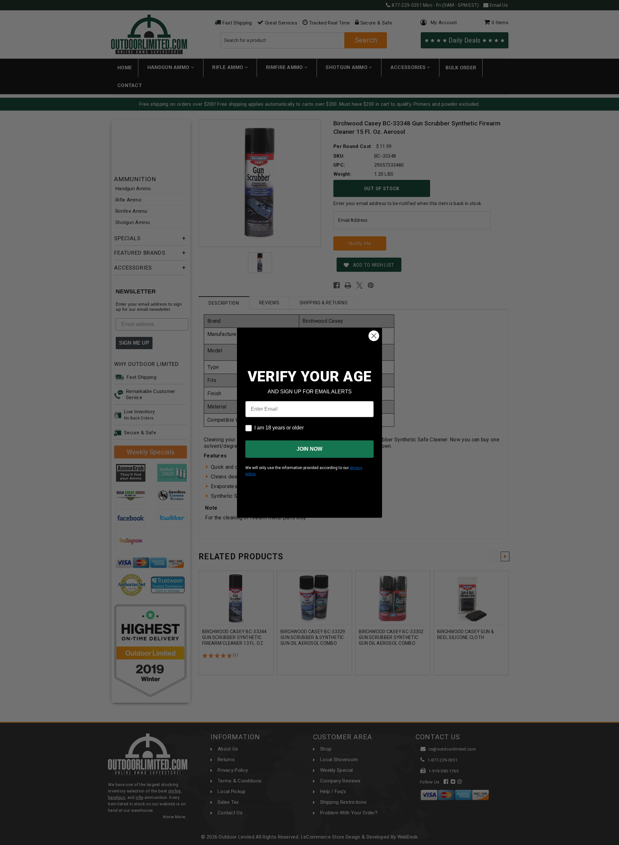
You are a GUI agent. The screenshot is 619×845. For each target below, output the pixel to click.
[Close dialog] (373, 335)
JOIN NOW (309, 449)
